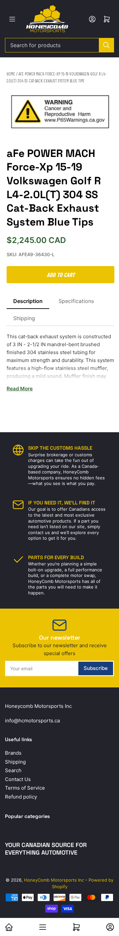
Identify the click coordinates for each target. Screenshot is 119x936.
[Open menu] (12, 19)
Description (28, 301)
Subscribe (96, 668)
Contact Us (18, 779)
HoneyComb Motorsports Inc (54, 880)
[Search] (106, 45)
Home (11, 73)
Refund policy (21, 797)
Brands (13, 753)
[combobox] (59, 45)
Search (13, 770)
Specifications (76, 301)
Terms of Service (25, 788)
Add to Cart (61, 274)
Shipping (24, 318)
